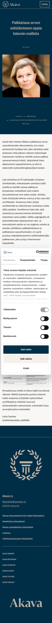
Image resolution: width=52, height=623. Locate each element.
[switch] (44, 318)
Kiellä (26, 368)
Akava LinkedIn (8, 554)
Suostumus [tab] (9, 260)
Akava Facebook (8, 565)
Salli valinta (26, 359)
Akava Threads (8, 582)
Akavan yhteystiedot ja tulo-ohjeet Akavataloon (23, 515)
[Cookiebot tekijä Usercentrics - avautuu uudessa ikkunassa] (37, 252)
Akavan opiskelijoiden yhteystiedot (17, 527)
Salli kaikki (26, 349)
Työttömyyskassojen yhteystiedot (17, 538)
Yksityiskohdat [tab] (27, 260)
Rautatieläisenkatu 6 (14, 501)
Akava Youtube (8, 577)
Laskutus (6, 533)
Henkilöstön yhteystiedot (13, 521)
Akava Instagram (9, 559)
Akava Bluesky (8, 571)
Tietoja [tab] (44, 260)
